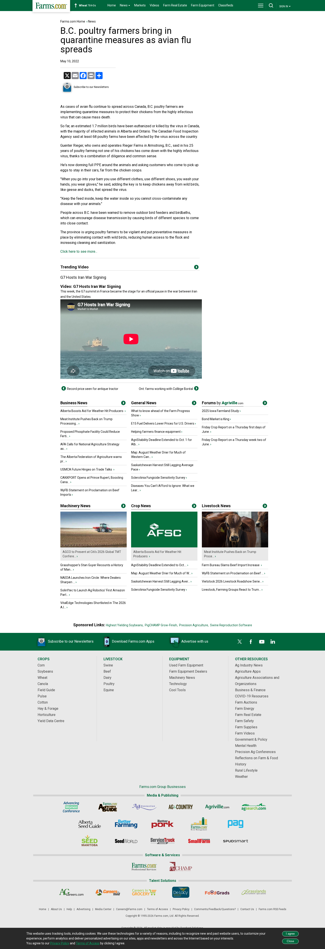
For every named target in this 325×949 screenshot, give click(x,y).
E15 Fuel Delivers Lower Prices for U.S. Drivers (162, 423)
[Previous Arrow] (63, 388)
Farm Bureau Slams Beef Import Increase (231, 565)
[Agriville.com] (217, 807)
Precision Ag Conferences (255, 752)
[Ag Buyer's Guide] (108, 807)
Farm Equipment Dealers (188, 671)
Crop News (141, 505)
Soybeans (45, 671)
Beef (107, 671)
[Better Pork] (162, 824)
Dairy (107, 678)
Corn (41, 665)
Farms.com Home (72, 21)
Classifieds (225, 5)
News (92, 21)
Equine (108, 690)
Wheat (42, 678)
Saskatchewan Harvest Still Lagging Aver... (160, 581)
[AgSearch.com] (254, 807)
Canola (43, 684)
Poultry (109, 684)
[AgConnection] (144, 807)
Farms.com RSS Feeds (272, 909)
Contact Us (247, 909)
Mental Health (245, 746)
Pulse (42, 696)
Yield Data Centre (51, 721)
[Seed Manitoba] (89, 841)
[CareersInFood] (108, 892)
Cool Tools (177, 690)
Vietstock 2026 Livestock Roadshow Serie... (232, 581)
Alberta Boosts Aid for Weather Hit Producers (92, 411)
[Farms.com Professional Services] (144, 866)
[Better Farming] (126, 824)
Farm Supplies (246, 727)
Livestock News (216, 505)
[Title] (123, 403)
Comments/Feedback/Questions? (215, 909)
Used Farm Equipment (186, 665)
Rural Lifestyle (246, 770)
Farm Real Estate (175, 5)
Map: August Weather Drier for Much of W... (161, 573)
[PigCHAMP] (181, 866)
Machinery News (75, 505)
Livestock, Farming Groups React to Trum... (231, 589)
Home (111, 5)
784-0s (87, 5)
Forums (222, 402)
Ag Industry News (249, 665)
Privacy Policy (181, 909)
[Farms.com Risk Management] (199, 824)
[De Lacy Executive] (181, 892)
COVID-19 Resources (251, 696)
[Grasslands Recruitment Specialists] (254, 892)
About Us (56, 909)
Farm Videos (245, 733)
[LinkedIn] (272, 641)
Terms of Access (157, 909)
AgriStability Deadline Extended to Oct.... (159, 565)
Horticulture (46, 715)
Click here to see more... (78, 251)
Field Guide (46, 690)
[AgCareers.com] (71, 892)
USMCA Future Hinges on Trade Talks (86, 469)
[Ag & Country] (181, 807)
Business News (73, 402)
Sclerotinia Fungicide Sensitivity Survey (158, 477)
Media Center (103, 909)
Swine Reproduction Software (231, 625)
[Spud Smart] (235, 841)
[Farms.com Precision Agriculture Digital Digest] (235, 824)
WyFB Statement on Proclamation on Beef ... (233, 573)
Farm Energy (244, 708)
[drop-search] (271, 5)
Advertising (83, 909)
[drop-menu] (260, 5)
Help (69, 909)
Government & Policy (251, 739)
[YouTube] (261, 641)
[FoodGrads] (217, 892)
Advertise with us (194, 641)
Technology (178, 684)
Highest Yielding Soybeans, (124, 625)
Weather (241, 776)
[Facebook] (250, 641)
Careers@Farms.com (129, 909)
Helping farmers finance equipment (156, 431)
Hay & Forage (48, 708)
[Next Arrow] (196, 388)
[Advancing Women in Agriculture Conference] (71, 807)
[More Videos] (196, 268)
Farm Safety (244, 721)
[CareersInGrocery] (144, 892)
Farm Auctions (246, 702)
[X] (239, 641)
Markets (140, 5)
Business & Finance (250, 690)
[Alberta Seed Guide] (89, 824)
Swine (108, 665)
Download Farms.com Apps (133, 641)
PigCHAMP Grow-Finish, (161, 625)
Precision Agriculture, (194, 625)
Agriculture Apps (248, 671)
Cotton (43, 702)
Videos (154, 5)
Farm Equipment (202, 5)
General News (143, 402)
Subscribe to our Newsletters (91, 87)
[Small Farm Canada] (199, 841)
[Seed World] (126, 841)
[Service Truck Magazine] (162, 841)
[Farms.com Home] (51, 6)
